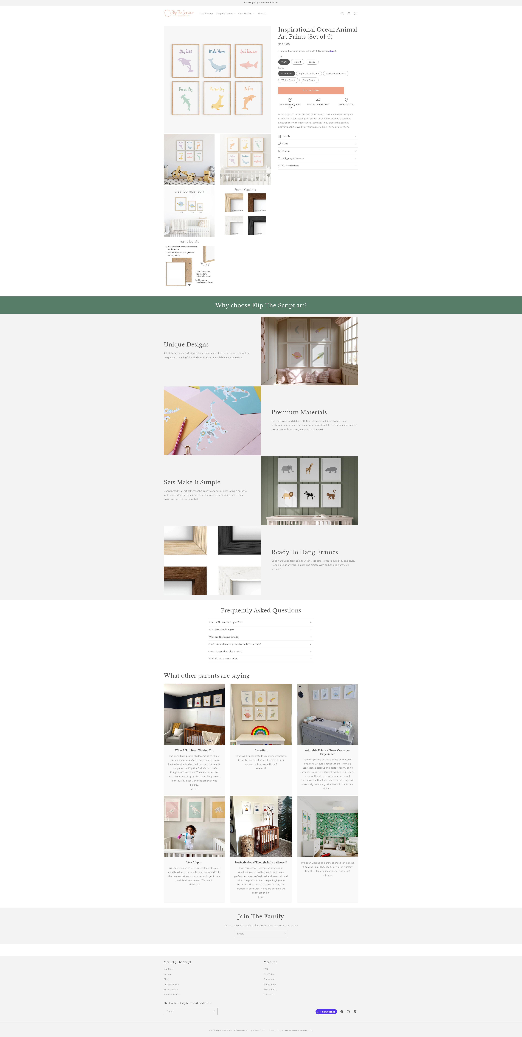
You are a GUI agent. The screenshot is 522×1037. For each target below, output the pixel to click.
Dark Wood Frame (335, 73)
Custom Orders (171, 984)
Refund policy (261, 1030)
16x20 (312, 61)
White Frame (288, 80)
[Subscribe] (284, 933)
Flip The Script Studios (225, 1030)
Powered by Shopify (244, 1030)
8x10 (284, 61)
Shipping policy (306, 1030)
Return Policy (270, 989)
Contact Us (269, 994)
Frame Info (269, 979)
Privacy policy (275, 1030)
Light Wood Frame (309, 73)
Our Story (168, 969)
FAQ (266, 969)
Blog (166, 979)
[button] (225, 13)
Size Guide (269, 974)
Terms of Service (172, 994)
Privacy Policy (171, 989)
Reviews (168, 974)
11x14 (297, 61)
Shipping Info (270, 984)
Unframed (286, 73)
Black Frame (309, 80)
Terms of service (290, 1030)
